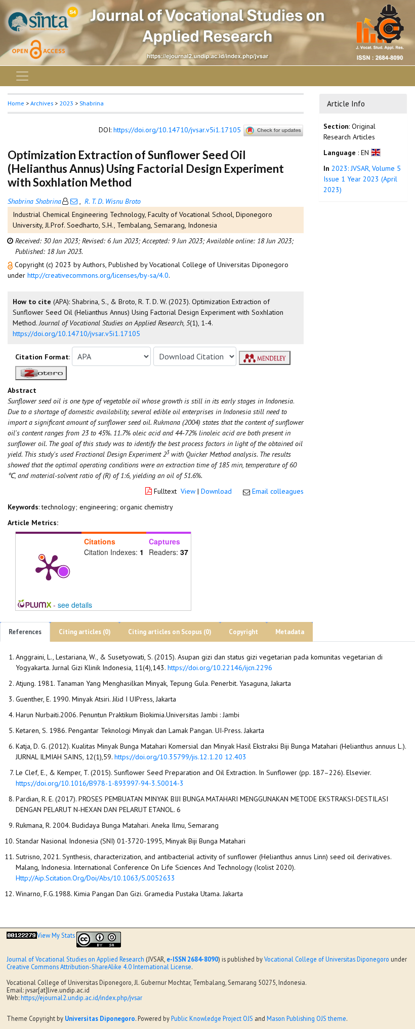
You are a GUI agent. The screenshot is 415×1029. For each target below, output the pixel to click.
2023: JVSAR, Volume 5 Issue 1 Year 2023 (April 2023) (362, 179)
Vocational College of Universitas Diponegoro (326, 959)
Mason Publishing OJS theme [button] (306, 1018)
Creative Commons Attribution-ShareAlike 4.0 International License (99, 967)
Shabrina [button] (91, 103)
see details (75, 605)
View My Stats (56, 935)
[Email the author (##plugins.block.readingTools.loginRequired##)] (73, 201)
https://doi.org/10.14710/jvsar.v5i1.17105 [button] (76, 333)
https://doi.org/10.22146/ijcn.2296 (220, 667)
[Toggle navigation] (22, 76)
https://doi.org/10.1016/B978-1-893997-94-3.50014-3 (100, 783)
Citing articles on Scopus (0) (170, 632)
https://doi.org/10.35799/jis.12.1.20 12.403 (180, 756)
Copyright (243, 632)
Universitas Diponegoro (100, 1018)
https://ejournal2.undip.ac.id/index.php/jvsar (81, 998)
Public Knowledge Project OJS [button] (212, 1018)
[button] (11, 264)
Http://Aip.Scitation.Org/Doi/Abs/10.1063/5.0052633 (95, 878)
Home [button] (16, 103)
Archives (41, 103)
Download (216, 491)
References (25, 632)
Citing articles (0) (85, 632)
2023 (66, 103)
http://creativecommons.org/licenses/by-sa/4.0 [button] (98, 275)
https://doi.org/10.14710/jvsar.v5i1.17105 (177, 129)
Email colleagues (278, 491)
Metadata (289, 632)
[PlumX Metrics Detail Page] (48, 566)
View (188, 491)
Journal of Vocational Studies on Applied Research (75, 959)
